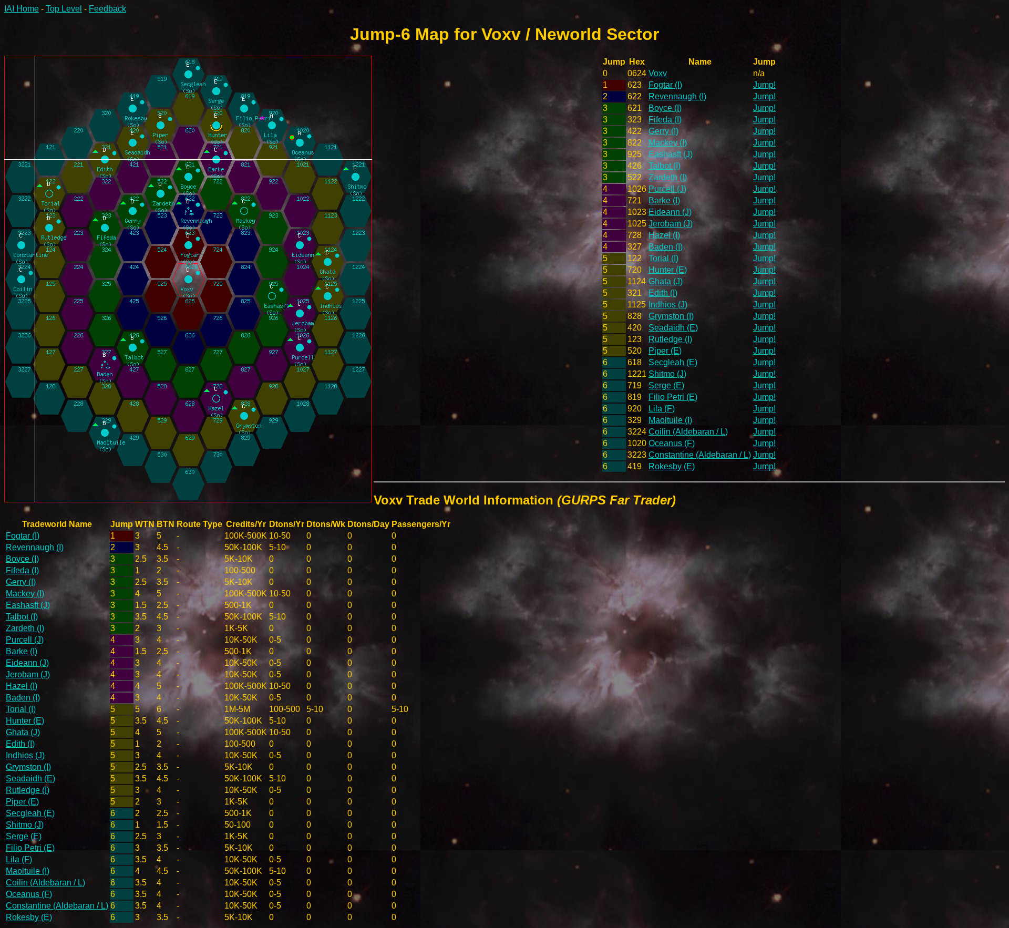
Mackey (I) (667, 142)
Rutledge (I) (670, 339)
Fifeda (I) (665, 119)
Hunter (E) (667, 269)
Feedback (107, 8)
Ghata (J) (665, 281)
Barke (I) (664, 200)
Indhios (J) (667, 304)
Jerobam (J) (670, 223)
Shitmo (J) (667, 373)
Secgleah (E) (672, 362)
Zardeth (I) (667, 177)
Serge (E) (666, 385)
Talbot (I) (664, 165)
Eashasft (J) (670, 154)
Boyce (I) (665, 108)
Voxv (657, 73)
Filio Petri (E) (672, 397)
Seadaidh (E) (673, 327)
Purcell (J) (667, 188)
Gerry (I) (663, 131)
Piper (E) (665, 350)
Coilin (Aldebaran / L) (688, 431)
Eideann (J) (670, 212)
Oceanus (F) (671, 443)
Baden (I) (665, 246)
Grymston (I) (671, 316)
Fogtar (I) (665, 84)
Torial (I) (663, 258)
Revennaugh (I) (677, 96)
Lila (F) (661, 408)
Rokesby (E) (671, 466)
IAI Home (21, 8)
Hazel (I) (664, 235)
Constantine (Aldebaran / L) (699, 454)
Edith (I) (662, 292)
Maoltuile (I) (670, 420)
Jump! (764, 84)
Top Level (64, 8)
